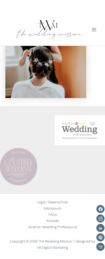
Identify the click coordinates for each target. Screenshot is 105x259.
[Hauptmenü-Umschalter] (94, 29)
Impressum (52, 208)
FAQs (52, 214)
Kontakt (53, 220)
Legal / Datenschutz (52, 202)
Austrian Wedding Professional (52, 226)
